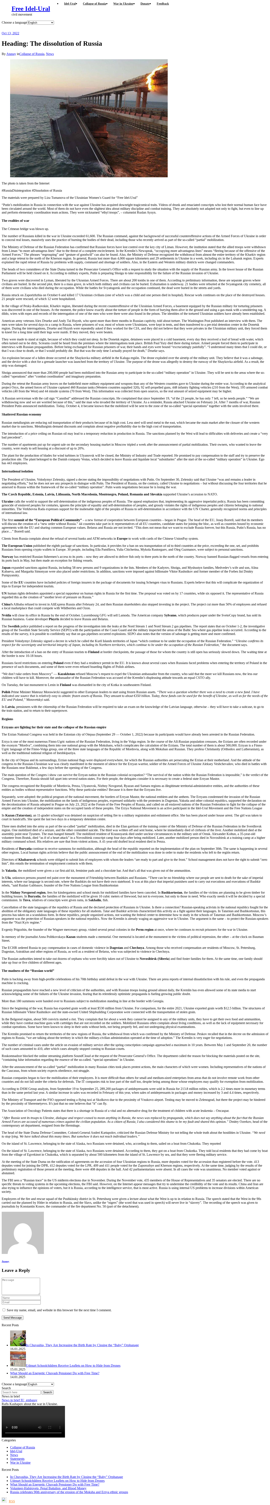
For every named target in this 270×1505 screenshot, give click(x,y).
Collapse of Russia (31, 54)
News (50, 54)
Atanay (11, 54)
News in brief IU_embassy (19, 1400)
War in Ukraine (20, 1462)
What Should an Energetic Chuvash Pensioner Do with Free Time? (54, 1484)
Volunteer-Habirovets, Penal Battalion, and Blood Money (48, 1488)
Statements (17, 1459)
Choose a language (14, 22)
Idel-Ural (16, 1451)
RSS (12, 1501)
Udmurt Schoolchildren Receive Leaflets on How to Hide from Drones (57, 1480)
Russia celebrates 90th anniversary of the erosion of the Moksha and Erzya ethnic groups (69, 1492)
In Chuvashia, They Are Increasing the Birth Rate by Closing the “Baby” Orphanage (66, 1477)
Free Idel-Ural (31, 8)
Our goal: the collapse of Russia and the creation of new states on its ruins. (89, 28)
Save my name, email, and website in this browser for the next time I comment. (59, 1310)
